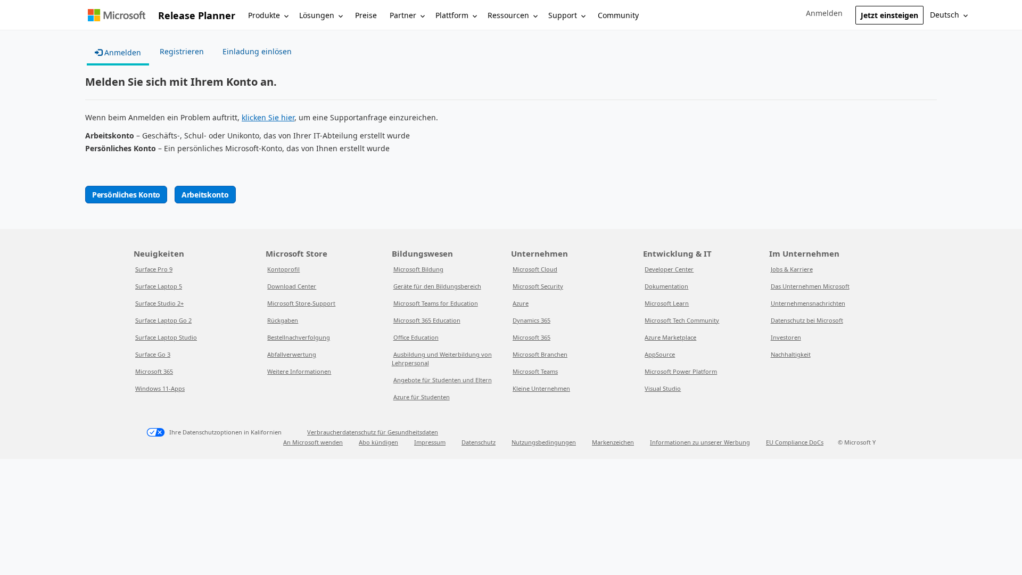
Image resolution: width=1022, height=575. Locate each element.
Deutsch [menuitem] (944, 15)
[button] (824, 13)
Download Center (291, 286)
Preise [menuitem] (366, 15)
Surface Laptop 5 (158, 286)
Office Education (416, 337)
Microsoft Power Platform (681, 371)
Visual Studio (663, 388)
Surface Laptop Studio (166, 337)
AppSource (660, 354)
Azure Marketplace (670, 337)
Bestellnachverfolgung (298, 337)
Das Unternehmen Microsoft (810, 286)
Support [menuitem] (562, 15)
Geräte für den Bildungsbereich (437, 286)
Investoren (786, 337)
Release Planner (196, 15)
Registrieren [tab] (182, 51)
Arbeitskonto (205, 195)
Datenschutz (478, 442)
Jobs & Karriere (792, 269)
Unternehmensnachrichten (808, 303)
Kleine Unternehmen (541, 388)
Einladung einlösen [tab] (257, 51)
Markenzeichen (613, 442)
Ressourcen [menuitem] (508, 15)
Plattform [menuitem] (451, 15)
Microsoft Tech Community (682, 320)
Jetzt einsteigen (889, 15)
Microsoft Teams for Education (435, 303)
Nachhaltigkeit (791, 354)
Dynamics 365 (531, 320)
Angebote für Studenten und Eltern (442, 380)
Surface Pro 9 (153, 269)
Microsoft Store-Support (301, 303)
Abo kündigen (378, 442)
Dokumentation (666, 286)
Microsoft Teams (535, 371)
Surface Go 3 (152, 354)
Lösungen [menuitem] (316, 15)
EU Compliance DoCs (794, 442)
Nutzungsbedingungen (544, 442)
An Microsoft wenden (313, 442)
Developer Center (669, 269)
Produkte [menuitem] (264, 15)
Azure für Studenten (421, 397)
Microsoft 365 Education (426, 320)
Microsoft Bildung (418, 269)
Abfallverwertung (291, 354)
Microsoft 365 (154, 371)
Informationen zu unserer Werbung (700, 442)
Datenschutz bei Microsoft (807, 320)
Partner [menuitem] (403, 15)
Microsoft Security (538, 286)
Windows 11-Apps (160, 388)
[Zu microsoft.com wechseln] (116, 15)
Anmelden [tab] (121, 52)
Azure (521, 303)
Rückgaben (282, 320)
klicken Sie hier (268, 117)
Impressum (430, 442)
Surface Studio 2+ (159, 303)
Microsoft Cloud (535, 269)
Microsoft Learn (667, 303)
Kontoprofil (283, 269)
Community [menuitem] (618, 15)
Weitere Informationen (299, 371)
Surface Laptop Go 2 (163, 320)
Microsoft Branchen (540, 354)
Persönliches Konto (126, 195)
